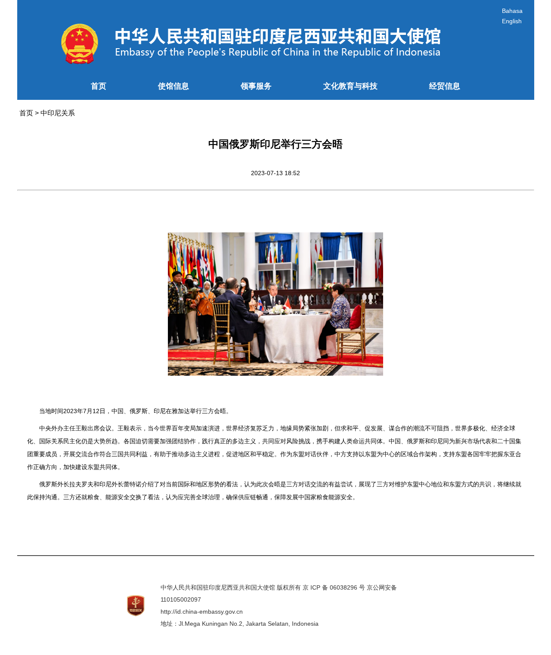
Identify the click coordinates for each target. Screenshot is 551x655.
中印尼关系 (57, 113)
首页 (98, 86)
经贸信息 (444, 86)
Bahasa (512, 10)
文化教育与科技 (350, 86)
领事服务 (256, 86)
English (512, 21)
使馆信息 (173, 86)
